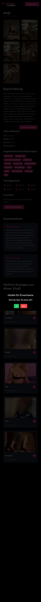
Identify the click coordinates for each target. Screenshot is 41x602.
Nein (24, 306)
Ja (16, 306)
